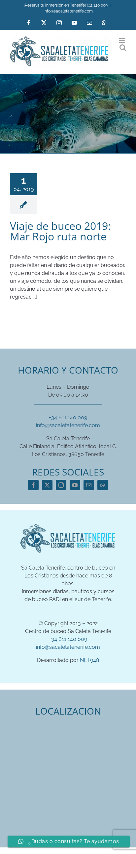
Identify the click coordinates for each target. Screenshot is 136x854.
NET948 (89, 660)
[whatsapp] (102, 485)
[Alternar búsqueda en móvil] (122, 47)
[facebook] (33, 485)
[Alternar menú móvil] (122, 40)
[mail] (89, 485)
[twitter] (47, 485)
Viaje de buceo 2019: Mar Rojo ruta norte (60, 231)
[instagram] (61, 485)
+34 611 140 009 (68, 417)
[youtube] (75, 485)
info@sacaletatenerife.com (68, 11)
